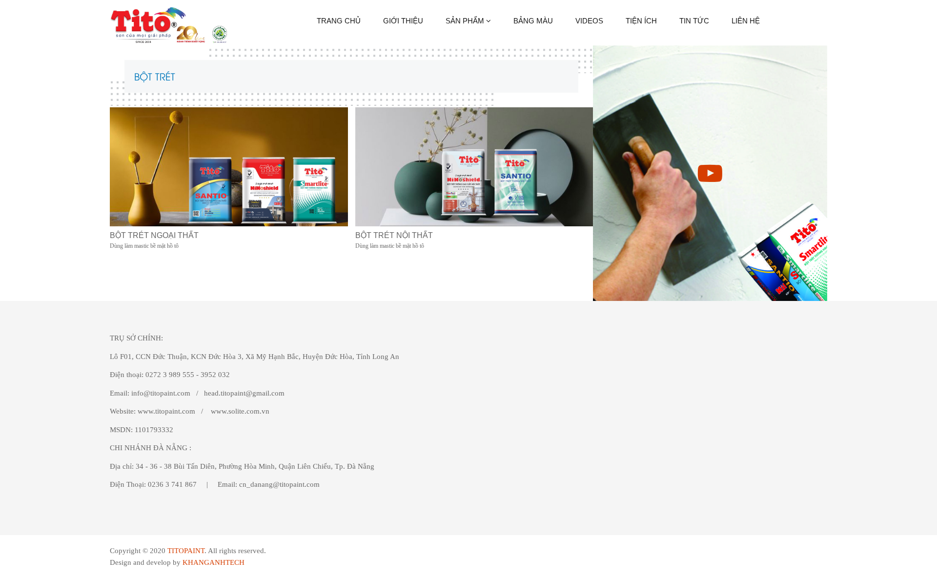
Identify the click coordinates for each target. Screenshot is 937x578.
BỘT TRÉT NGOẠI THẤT (154, 235)
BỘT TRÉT (154, 75)
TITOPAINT (185, 551)
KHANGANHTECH (213, 562)
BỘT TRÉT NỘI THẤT (394, 235)
